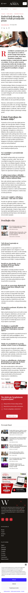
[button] (26, 564)
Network (3, 547)
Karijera (3, 533)
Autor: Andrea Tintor (5, 24)
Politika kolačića (7, 591)
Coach (15, 9)
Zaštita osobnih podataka (15, 591)
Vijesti (2, 545)
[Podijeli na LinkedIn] (4, 28)
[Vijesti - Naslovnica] (14, 3)
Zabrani (14, 584)
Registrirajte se (12, 416)
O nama (3, 553)
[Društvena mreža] (2, 519)
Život (2, 535)
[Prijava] (25, 3)
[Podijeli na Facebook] (1, 28)
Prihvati (14, 580)
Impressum (4, 557)
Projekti (3, 551)
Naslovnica (4, 9)
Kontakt (22, 591)
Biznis (2, 530)
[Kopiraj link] (6, 28)
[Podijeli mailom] (9, 28)
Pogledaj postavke (14, 588)
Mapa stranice (4, 559)
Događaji (3, 549)
